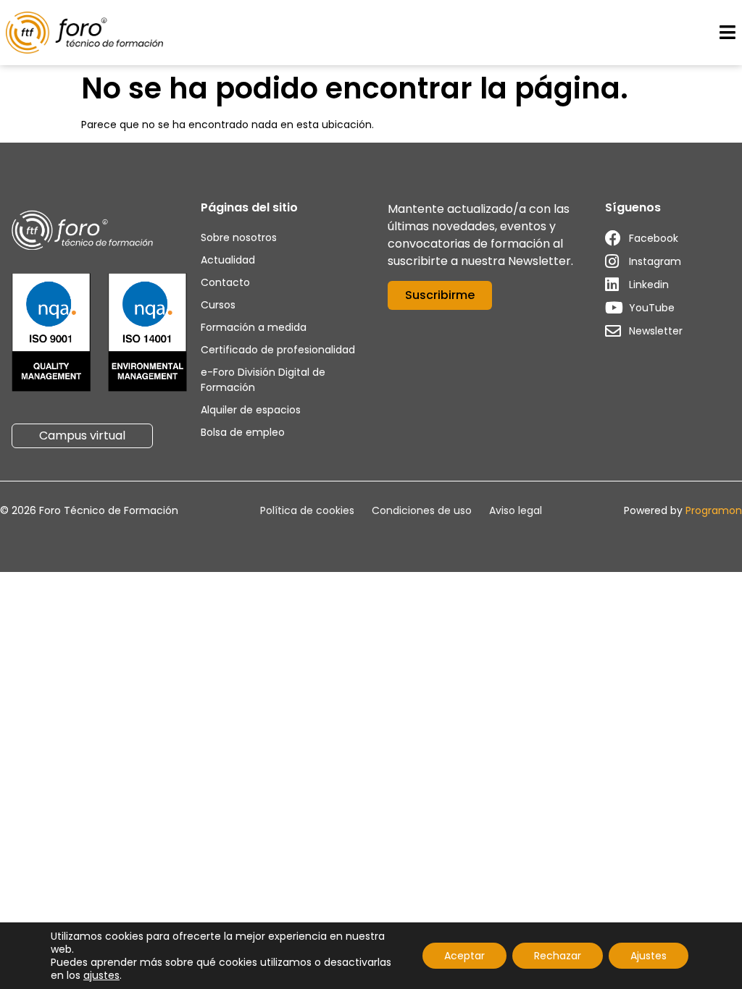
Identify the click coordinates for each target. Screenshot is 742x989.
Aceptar (464, 955)
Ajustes (648, 955)
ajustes (101, 975)
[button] (727, 32)
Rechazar (557, 955)
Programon (713, 510)
